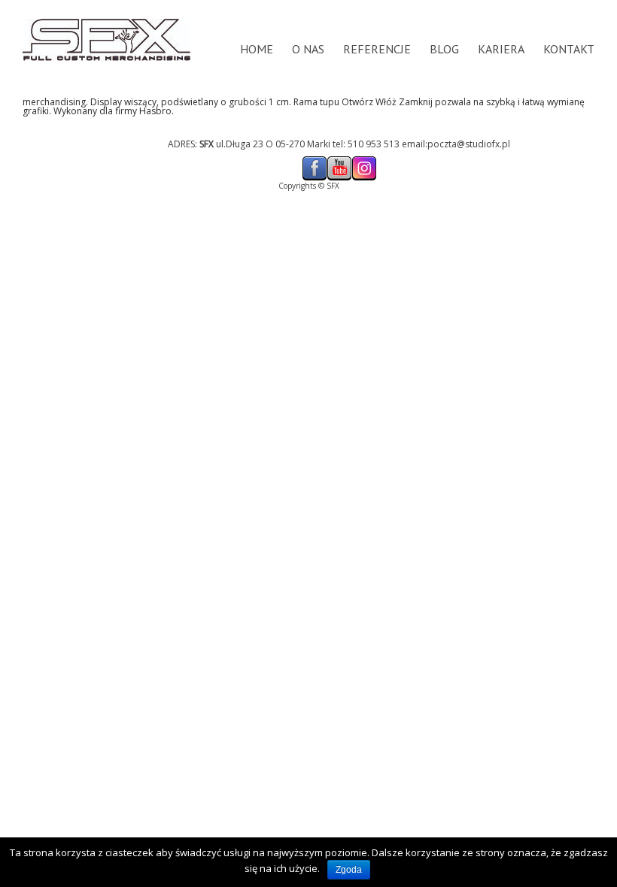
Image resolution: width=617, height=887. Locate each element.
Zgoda (349, 869)
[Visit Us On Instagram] (363, 160)
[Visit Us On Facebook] (314, 160)
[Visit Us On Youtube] (339, 160)
